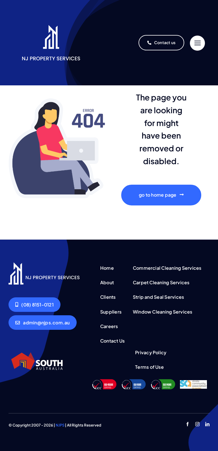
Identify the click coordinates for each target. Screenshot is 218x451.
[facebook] (187, 424)
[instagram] (197, 424)
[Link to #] (197, 43)
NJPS (60, 425)
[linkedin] (207, 424)
